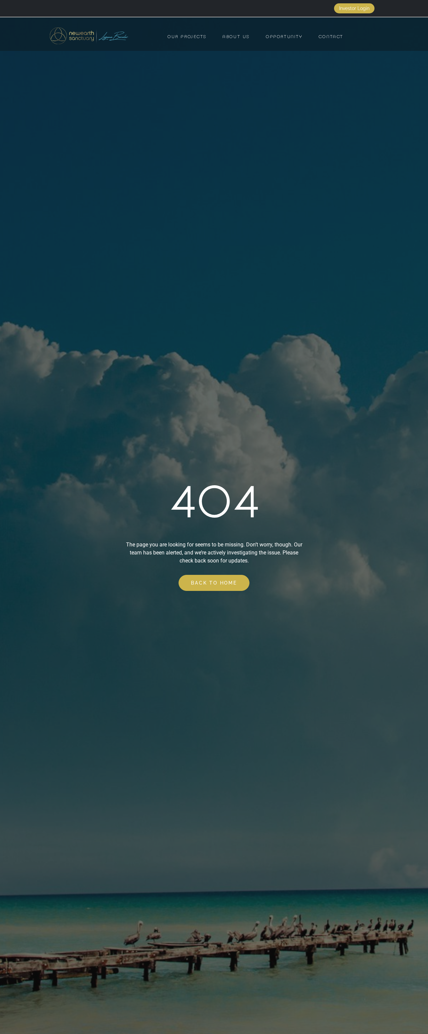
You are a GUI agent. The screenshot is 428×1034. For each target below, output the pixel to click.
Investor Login (354, 8)
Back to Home (214, 583)
